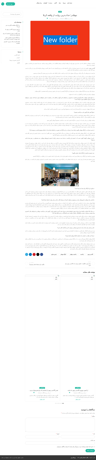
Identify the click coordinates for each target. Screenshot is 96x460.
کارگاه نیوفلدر (63, 254)
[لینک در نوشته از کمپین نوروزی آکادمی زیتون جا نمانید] (78, 331)
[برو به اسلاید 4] (58, 403)
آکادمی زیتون (90, 254)
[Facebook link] (41, 254)
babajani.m (62, 18)
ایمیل (57, 433)
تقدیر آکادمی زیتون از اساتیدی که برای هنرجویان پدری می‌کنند (44, 390)
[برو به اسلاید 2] (61, 403)
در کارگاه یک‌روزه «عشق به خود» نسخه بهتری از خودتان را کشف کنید (12, 38)
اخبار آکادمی (78, 387)
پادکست (82, 254)
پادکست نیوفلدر (73, 254)
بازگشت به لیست (60, 263)
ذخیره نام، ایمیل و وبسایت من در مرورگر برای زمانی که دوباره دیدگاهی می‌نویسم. (75, 446)
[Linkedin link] (30, 254)
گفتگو (60, 11)
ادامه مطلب (77, 399)
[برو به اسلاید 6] (55, 403)
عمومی (18, 57)
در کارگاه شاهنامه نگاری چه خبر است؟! (13, 26)
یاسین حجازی (54, 254)
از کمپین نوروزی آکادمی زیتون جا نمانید (78, 390)
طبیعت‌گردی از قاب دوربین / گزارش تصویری (12, 42)
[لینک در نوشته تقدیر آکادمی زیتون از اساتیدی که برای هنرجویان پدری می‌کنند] (42, 331)
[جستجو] (4, 14)
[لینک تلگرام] (26, 254)
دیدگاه (93, 416)
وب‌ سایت (93, 440)
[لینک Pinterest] (34, 254)
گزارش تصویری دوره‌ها (15, 60)
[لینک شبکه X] (37, 254)
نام (94, 433)
